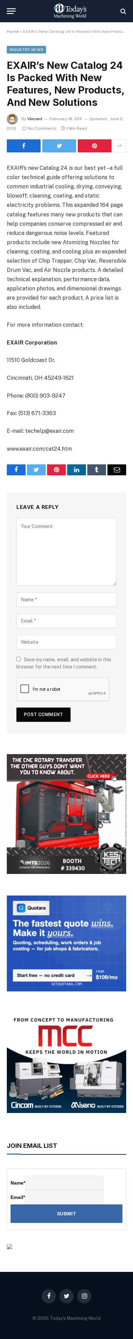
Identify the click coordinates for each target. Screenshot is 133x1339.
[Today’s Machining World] (70, 11)
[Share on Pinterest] (95, 145)
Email (18, 1197)
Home (13, 31)
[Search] (122, 11)
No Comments (42, 128)
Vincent (34, 118)
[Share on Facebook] (24, 145)
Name (18, 1183)
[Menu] (11, 11)
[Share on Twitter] (59, 145)
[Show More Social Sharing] (119, 145)
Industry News (26, 50)
